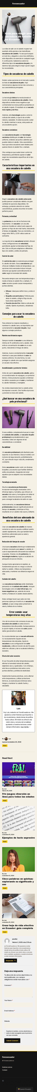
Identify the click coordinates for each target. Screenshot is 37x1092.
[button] (3, 4)
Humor (4, 745)
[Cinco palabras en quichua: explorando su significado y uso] (18, 859)
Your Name (8, 1000)
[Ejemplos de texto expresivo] (18, 818)
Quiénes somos (7, 1067)
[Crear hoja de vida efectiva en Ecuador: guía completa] (18, 906)
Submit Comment (12, 1041)
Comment (8, 985)
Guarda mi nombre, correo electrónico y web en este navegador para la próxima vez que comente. (19, 1033)
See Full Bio (25, 727)
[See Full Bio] (30, 727)
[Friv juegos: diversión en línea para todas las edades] (18, 774)
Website (7, 1021)
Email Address (9, 1011)
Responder (9, 960)
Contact (4, 1070)
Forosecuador (18, 3)
